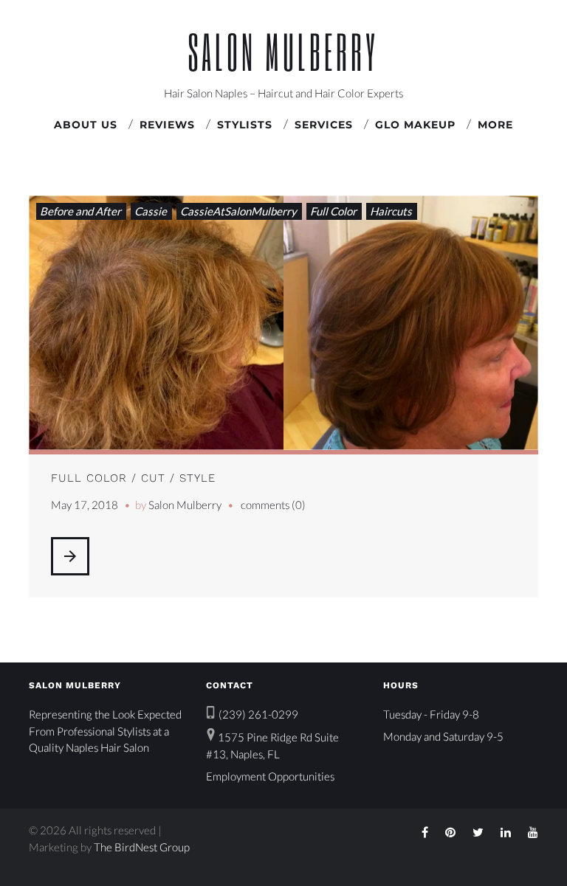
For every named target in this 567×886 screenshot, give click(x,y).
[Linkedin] (506, 833)
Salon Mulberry (283, 51)
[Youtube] (533, 833)
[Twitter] (478, 833)
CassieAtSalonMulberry (238, 211)
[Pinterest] (450, 833)
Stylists (244, 124)
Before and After (80, 211)
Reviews (167, 124)
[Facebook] (425, 833)
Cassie (150, 211)
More (495, 124)
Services (324, 124)
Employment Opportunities (270, 776)
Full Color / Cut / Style (133, 478)
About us (85, 124)
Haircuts (391, 211)
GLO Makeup (415, 124)
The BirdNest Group (142, 847)
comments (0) (273, 504)
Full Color (333, 211)
